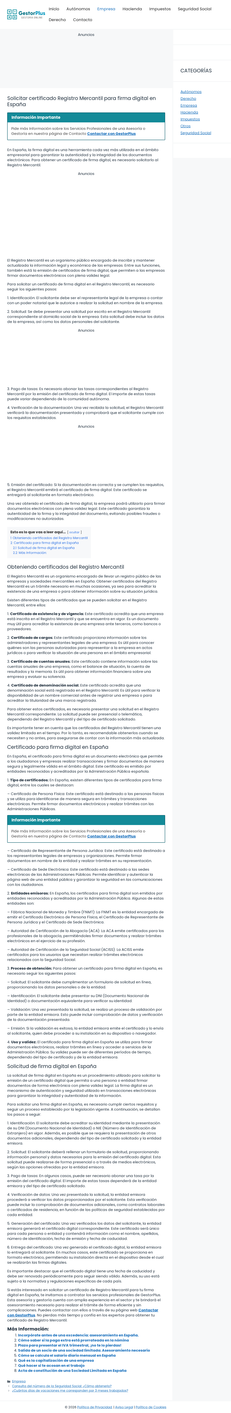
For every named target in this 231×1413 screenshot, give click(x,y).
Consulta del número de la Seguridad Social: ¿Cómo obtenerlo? (62, 1386)
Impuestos (160, 9)
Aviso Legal (124, 1407)
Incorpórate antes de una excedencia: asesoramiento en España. (78, 1335)
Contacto (82, 20)
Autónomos (78, 9)
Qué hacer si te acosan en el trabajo (51, 1365)
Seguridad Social (195, 9)
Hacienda (132, 9)
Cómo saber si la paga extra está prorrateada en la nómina (73, 1340)
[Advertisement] (86, 61)
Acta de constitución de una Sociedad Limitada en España (72, 1370)
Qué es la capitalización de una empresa (56, 1360)
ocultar (74, 532)
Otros (185, 126)
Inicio (54, 9)
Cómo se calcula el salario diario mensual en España (67, 1355)
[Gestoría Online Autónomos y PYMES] (26, 14)
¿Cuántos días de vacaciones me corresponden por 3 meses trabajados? (70, 1390)
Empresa (106, 9)
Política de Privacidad (94, 1407)
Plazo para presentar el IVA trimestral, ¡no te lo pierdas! (69, 1345)
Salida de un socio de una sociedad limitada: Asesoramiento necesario (84, 1350)
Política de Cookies (151, 1407)
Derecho (57, 20)
